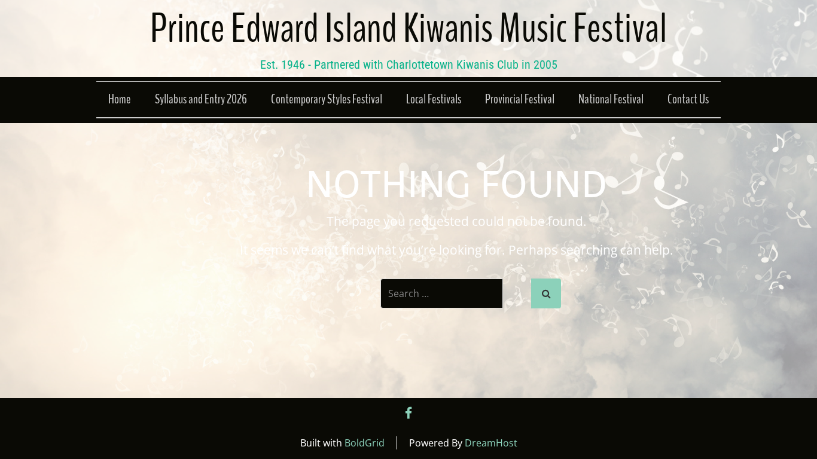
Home (119, 99)
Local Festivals (433, 99)
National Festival (611, 99)
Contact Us (688, 99)
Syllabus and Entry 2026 (201, 99)
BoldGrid (365, 442)
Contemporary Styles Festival (326, 99)
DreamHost (491, 442)
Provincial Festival (519, 99)
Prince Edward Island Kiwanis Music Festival (408, 29)
